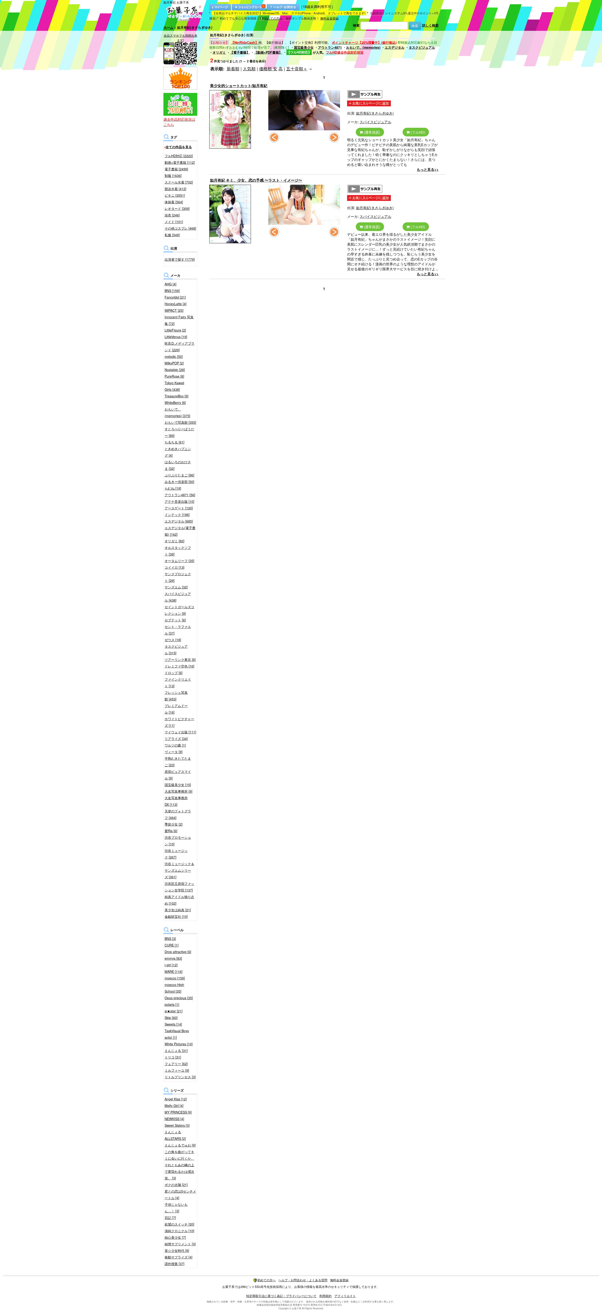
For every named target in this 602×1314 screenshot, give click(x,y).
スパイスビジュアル (375, 121)
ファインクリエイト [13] (178, 682)
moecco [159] (175, 978)
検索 (356, 25)
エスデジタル (394, 47)
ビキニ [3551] (175, 195)
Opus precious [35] (179, 997)
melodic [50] (174, 356)
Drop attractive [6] (178, 951)
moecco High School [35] (174, 988)
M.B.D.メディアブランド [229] (179, 346)
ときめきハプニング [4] (178, 452)
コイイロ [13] (174, 567)
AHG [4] (170, 284)
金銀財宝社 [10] (176, 916)
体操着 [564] (174, 202)
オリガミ (219, 52)
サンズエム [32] (176, 587)
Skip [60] (171, 1017)
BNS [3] (170, 938)
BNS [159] (172, 290)
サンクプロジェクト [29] (178, 577)
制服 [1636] (173, 175)
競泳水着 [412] (175, 188)
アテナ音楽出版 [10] (179, 501)
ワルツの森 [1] (175, 745)
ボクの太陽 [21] (176, 1184)
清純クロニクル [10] (179, 1230)
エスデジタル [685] (179, 521)
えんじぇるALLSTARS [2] (175, 1135)
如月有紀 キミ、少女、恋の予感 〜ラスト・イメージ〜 (256, 180)
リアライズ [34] (176, 738)
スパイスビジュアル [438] (178, 597)
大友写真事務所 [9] (178, 791)
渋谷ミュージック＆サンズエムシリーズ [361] (179, 870)
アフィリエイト (345, 1296)
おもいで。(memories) (363, 47)
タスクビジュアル (422, 47)
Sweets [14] (173, 1024)
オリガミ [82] (174, 541)
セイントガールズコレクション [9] (179, 610)
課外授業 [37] (174, 1263)
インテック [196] (177, 514)
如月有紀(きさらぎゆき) (375, 113)
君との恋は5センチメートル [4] (180, 1194)
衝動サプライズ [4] (178, 1257)
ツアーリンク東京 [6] (180, 659)
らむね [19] (173, 488)
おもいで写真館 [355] (180, 422)
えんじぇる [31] (176, 1050)
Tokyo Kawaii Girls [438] (174, 386)
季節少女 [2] (173, 824)
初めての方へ (273, 18)
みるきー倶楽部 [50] (179, 481)
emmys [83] (173, 958)
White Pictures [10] (179, 1044)
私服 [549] (172, 234)
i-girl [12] (171, 965)
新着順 (233, 68)
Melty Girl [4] (174, 1105)
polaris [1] (172, 1004)
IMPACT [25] (174, 310)
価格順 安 (268, 68)
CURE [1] (171, 945)
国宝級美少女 (304, 47)
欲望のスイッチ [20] (179, 1224)
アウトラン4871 (330, 47)
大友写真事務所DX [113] (176, 801)
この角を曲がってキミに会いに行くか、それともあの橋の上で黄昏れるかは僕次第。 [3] (179, 1164)
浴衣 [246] (172, 215)
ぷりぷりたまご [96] (179, 475)
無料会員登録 (329, 18)
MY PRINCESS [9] (178, 1112)
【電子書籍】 (240, 52)
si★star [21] (173, 1011)
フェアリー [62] (176, 1063)
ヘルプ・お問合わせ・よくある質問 (302, 1280)
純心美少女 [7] (175, 1237)
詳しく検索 (430, 25)
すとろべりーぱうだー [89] (179, 432)
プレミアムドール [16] (176, 709)
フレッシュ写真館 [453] (176, 695)
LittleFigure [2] (175, 330)
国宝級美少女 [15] (178, 784)
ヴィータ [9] (173, 751)
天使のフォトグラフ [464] (178, 814)
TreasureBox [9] (176, 396)
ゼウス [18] (173, 639)
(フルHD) (417, 132)
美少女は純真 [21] (178, 909)
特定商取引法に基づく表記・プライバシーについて (281, 1296)
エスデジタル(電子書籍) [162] (180, 531)
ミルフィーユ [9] (177, 1070)
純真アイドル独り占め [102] (179, 900)
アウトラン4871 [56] (180, 494)
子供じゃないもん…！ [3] (176, 1207)
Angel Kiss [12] (176, 1099)
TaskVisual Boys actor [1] (177, 1034)
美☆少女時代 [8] (177, 1250)
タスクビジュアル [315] (176, 649)
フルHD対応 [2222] (179, 155)
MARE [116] (173, 971)
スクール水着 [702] (179, 182)
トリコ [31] (173, 1057)
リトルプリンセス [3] (180, 1076)
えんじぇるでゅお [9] (180, 1145)
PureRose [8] (174, 376)
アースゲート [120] (179, 508)
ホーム (168, 27)
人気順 (249, 68)
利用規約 (325, 1296)
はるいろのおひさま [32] (178, 465)
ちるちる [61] (174, 442)
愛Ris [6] (171, 830)
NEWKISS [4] (174, 1118)
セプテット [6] (175, 620)
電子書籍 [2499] (176, 169)
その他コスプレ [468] (180, 228)
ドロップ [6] (173, 672)
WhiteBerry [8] (175, 402)
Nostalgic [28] (175, 369)
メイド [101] (174, 221)
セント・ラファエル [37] (178, 629)
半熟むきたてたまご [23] (178, 761)
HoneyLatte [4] (175, 303)
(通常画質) (371, 132)
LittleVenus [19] (176, 336)
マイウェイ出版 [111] (180, 732)
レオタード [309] (177, 208)
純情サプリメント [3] (180, 1244)
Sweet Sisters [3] (177, 1125)
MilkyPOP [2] (174, 363)
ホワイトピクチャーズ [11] (179, 722)
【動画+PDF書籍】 (268, 52)
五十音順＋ (296, 68)
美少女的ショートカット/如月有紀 (238, 85)
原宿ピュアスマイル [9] (178, 774)
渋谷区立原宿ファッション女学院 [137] (179, 886)
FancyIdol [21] (175, 297)
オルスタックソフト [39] (178, 550)
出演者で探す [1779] (180, 259)
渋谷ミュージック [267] (176, 853)
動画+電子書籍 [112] (180, 162)
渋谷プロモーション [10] (178, 840)
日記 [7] (170, 1217)
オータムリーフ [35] (179, 560)
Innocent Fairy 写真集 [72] (179, 320)
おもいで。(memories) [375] (177, 412)
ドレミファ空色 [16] (179, 666)
